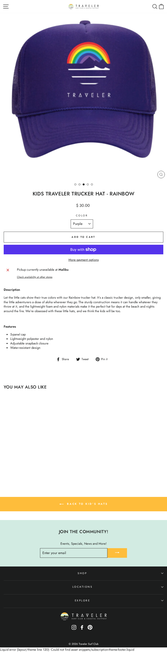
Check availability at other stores (34, 277)
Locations (82, 587)
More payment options (83, 260)
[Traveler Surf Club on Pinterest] (90, 629)
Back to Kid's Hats (86, 504)
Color (82, 215)
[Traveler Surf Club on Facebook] (82, 629)
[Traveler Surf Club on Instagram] (74, 629)
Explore (82, 600)
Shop (82, 573)
